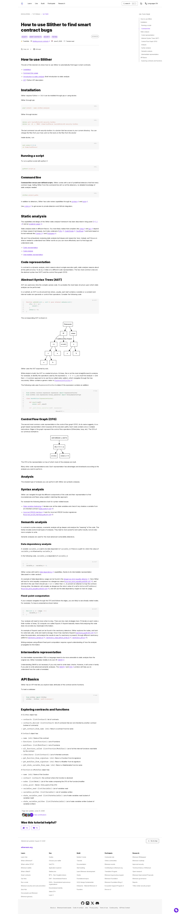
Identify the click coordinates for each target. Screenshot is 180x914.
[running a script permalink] (20, 156)
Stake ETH (52, 891)
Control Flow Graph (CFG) (149, 41)
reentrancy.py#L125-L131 (85, 633)
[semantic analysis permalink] (20, 522)
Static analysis (145, 32)
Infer (61, 231)
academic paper (35, 224)
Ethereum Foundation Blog (113, 882)
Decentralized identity (56, 888)
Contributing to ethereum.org (114, 868)
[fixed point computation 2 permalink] (20, 595)
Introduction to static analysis (33, 77)
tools (85, 201)
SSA (71, 667)
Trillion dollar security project (141, 886)
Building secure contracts (41, 41)
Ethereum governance (139, 878)
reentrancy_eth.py (79, 638)
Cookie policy (113, 907)
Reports (135, 882)
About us (53, 907)
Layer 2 (51, 895)
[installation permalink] (20, 90)
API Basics (144, 57)
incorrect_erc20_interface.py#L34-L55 (38, 515)
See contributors (40, 815)
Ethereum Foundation (111, 878)
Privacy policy (94, 907)
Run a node (24, 882)
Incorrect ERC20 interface (33, 512)
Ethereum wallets (26, 868)
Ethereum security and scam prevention (33, 886)
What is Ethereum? (26, 860)
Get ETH (51, 864)
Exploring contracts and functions (151, 61)
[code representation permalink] (20, 262)
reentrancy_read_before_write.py (58, 638)
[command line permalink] (20, 177)
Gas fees (24, 878)
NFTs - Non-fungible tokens (57, 875)
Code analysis (28, 251)
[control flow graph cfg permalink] (20, 419)
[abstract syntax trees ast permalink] (20, 280)
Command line (145, 28)
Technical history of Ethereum (142, 868)
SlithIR (61, 660)
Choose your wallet (55, 860)
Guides (51, 857)
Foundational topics (83, 878)
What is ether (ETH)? (27, 864)
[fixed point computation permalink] (20, 544)
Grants (79, 875)
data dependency (47, 572)
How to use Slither (146, 19)
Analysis (143, 44)
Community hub (109, 857)
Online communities (111, 860)
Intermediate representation (33, 255)
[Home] (22, 3)
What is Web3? (25, 871)
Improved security (138, 864)
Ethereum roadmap (138, 860)
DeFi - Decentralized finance (58, 878)
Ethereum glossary (26, 896)
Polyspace (51, 233)
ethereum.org (27, 847)
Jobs (86, 907)
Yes (27, 828)
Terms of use (104, 907)
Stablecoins (52, 871)
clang (82, 229)
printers (75, 201)
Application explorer (55, 868)
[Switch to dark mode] (141, 4)
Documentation (81, 864)
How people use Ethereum (29, 893)
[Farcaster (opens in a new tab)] (87, 903)
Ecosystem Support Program (114, 886)
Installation (27, 69)
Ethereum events (110, 864)
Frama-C (40, 233)
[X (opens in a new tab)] (92, 903)
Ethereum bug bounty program (114, 875)
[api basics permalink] (20, 679)
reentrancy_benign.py (36, 638)
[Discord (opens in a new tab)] (97, 903)
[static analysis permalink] (20, 216)
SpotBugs (80, 231)
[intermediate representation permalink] (20, 652)
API (24, 80)
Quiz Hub (24, 889)
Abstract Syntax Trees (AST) (150, 38)
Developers (25, 14)
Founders (80, 889)
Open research (137, 871)
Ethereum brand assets (64, 907)
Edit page (37, 49)
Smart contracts (26, 875)
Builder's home (81, 857)
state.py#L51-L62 (46, 509)
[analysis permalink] (20, 476)
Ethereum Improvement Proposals (143, 875)
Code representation (30, 248)
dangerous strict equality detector (76, 579)
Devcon (108, 889)
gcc (91, 229)
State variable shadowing (33, 506)
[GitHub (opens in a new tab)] (82, 903)
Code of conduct (78, 907)
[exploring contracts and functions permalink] (20, 709)
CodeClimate (70, 231)
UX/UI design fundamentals (85, 882)
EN (152, 3)
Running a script (146, 25)
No (37, 828)
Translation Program (111, 871)
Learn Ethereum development (86, 871)
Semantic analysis (146, 51)
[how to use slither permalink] (20, 59)
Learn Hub (24, 857)
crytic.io (28, 206)
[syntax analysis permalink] (20, 489)
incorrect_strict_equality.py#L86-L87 (78, 581)
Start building (81, 868)
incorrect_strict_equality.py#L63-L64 (35, 589)
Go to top (154, 841)
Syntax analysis (146, 48)
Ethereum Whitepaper (139, 857)
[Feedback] (176, 910)
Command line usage (30, 73)
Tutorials (36, 14)
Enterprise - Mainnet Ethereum (87, 886)
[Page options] (31, 49)
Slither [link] (45, 14)
